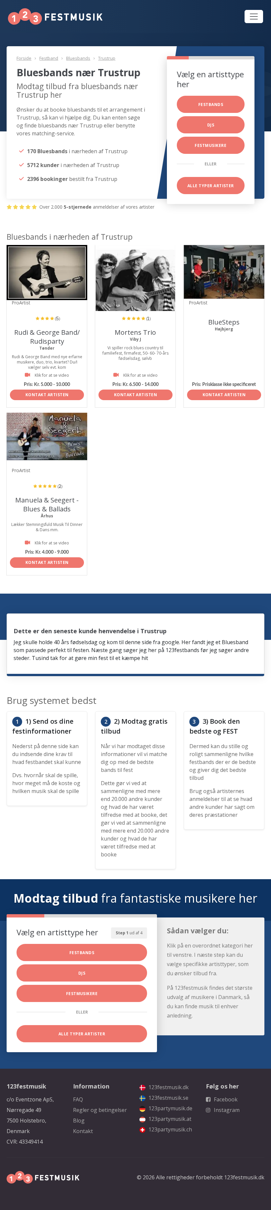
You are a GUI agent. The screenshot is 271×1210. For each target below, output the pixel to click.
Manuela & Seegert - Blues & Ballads (47, 504)
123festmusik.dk (168, 1087)
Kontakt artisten (47, 395)
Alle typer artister (210, 186)
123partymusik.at (169, 1119)
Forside (24, 58)
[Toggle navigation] (254, 16)
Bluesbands (78, 58)
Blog (79, 1120)
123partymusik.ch (169, 1129)
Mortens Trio (135, 332)
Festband (48, 58)
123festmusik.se (167, 1097)
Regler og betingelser (100, 1110)
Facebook (225, 1099)
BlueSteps (224, 322)
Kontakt (83, 1131)
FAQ (78, 1099)
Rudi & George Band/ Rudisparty (47, 337)
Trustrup (106, 58)
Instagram (226, 1110)
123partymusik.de (169, 1108)
